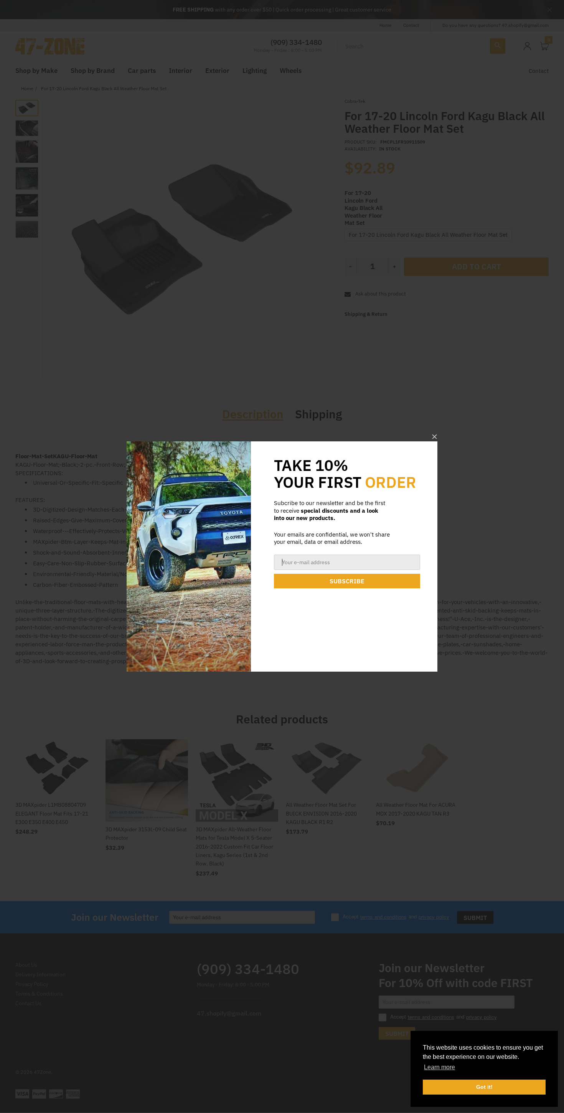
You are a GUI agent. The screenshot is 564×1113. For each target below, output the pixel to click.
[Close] (434, 436)
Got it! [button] (484, 1087)
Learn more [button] (439, 1067)
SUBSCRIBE (347, 581)
